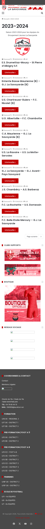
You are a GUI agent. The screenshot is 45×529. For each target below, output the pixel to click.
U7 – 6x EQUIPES (8, 504)
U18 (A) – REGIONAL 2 (10, 419)
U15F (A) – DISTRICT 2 (10, 485)
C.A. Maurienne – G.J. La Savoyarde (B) (16, 135)
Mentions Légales (8, 384)
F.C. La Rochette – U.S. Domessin (21, 204)
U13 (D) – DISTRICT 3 (10, 467)
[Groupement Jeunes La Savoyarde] (22, 7)
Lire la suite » (10, 72)
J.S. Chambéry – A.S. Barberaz (20, 189)
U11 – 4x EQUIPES (9, 497)
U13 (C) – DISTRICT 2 (10, 463)
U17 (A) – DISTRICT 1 (10, 422)
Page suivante (32, 236)
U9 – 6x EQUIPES (8, 500)
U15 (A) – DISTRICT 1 (10, 437)
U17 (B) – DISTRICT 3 (10, 426)
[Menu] (3, 13)
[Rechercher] (42, 13)
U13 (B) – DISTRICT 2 (10, 460)
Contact (5, 381)
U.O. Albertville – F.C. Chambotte (22, 118)
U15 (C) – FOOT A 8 (9, 452)
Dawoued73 (8, 59)
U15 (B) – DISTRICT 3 (10, 441)
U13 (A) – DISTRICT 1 (10, 456)
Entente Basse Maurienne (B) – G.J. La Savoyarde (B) (21, 82)
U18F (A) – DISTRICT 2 (10, 482)
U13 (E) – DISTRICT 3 (10, 471)
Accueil (6, 19)
